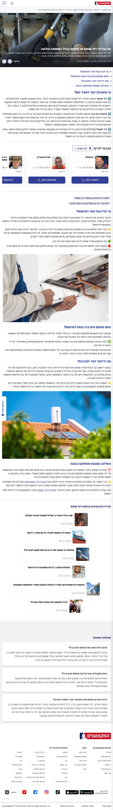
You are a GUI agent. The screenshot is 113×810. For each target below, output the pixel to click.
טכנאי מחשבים (38, 773)
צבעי (20, 769)
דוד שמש (97, 10)
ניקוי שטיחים (17, 765)
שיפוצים (19, 773)
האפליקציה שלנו (104, 760)
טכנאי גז (41, 760)
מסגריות (18, 756)
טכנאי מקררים (39, 781)
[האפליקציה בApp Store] (72, 792)
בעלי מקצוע (106, 10)
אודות (108, 752)
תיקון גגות (18, 777)
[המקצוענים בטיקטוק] (58, 792)
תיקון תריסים (17, 781)
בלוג (85, 769)
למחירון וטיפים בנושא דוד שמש (92, 197)
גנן (66, 760)
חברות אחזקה (61, 781)
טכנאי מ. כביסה (38, 765)
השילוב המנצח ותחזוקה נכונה (92, 85)
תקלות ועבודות (80, 765)
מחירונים (83, 752)
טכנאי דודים (102, 148)
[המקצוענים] (103, 3)
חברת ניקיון (40, 752)
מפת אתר (106, 806)
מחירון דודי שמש (46, 490)
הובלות (64, 773)
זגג (66, 777)
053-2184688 (49, 180)
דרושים (108, 765)
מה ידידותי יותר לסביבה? (95, 81)
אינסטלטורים (61, 756)
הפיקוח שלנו (106, 756)
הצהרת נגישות (67, 806)
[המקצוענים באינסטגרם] (47, 792)
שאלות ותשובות (80, 756)
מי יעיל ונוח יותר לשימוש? (94, 71)
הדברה (64, 769)
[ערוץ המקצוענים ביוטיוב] (25, 792)
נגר (20, 760)
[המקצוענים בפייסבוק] (36, 792)
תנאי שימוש (88, 806)
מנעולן (19, 752)
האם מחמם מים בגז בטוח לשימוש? (90, 76)
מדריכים (83, 760)
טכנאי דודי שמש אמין (35, 481)
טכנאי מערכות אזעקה (35, 777)
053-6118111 (92, 180)
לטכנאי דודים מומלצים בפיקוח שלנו (89, 203)
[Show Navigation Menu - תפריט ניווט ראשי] (4, 3)
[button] (82, 148)
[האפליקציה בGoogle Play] (87, 792)
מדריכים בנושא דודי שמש (83, 10)
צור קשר (107, 773)
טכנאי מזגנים (39, 769)
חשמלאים (41, 756)
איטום (65, 752)
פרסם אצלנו (106, 769)
